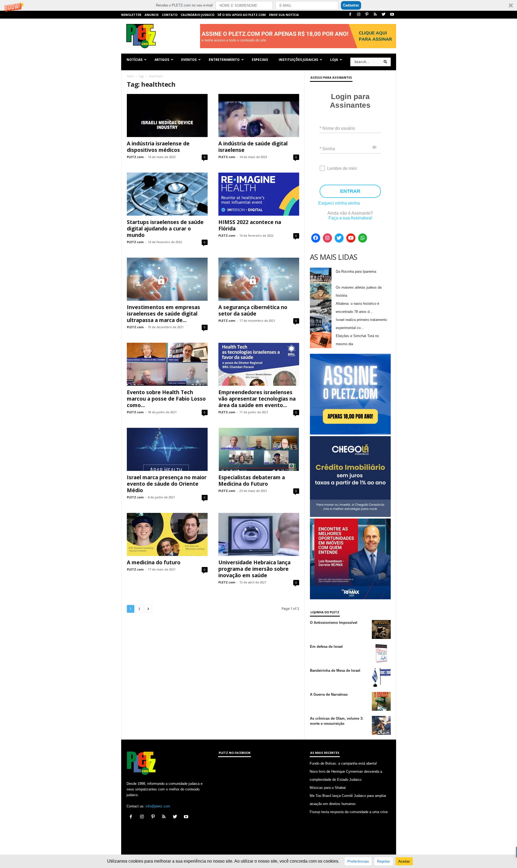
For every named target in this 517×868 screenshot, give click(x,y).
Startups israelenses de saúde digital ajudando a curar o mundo (165, 229)
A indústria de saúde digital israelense (253, 146)
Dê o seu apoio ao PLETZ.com (242, 15)
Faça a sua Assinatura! (350, 218)
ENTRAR (350, 191)
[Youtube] (392, 15)
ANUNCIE (152, 15)
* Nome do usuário (337, 128)
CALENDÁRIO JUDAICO (197, 15)
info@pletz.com (158, 806)
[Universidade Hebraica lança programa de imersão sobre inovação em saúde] (258, 534)
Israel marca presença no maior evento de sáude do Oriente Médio (167, 484)
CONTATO (169, 15)
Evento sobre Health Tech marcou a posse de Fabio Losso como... (166, 399)
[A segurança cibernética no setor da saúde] (258, 279)
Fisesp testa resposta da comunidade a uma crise (349, 812)
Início (130, 76)
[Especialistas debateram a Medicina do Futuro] (258, 449)
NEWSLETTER (131, 15)
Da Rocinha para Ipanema (356, 272)
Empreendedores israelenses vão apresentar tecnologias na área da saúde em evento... (257, 399)
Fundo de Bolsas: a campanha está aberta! (343, 763)
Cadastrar (351, 5)
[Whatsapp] (363, 238)
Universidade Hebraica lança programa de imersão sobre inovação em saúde (254, 569)
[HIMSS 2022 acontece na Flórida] (258, 194)
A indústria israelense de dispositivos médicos (158, 146)
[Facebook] (350, 15)
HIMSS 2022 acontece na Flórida (249, 225)
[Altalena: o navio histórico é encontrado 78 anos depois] (320, 308)
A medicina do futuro (153, 562)
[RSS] (375, 15)
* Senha (327, 148)
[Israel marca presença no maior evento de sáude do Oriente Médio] (167, 449)
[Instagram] (358, 15)
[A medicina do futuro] (167, 534)
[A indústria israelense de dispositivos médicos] (167, 115)
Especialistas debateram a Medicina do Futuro (251, 480)
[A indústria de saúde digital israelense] (258, 115)
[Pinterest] (367, 15)
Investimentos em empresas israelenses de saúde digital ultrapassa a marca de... (163, 314)
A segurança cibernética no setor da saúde (252, 310)
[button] (258, 5)
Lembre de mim (342, 168)
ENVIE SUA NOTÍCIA (284, 15)
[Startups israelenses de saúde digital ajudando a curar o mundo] (167, 194)
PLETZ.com (135, 157)
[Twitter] (383, 15)
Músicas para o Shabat (328, 788)
